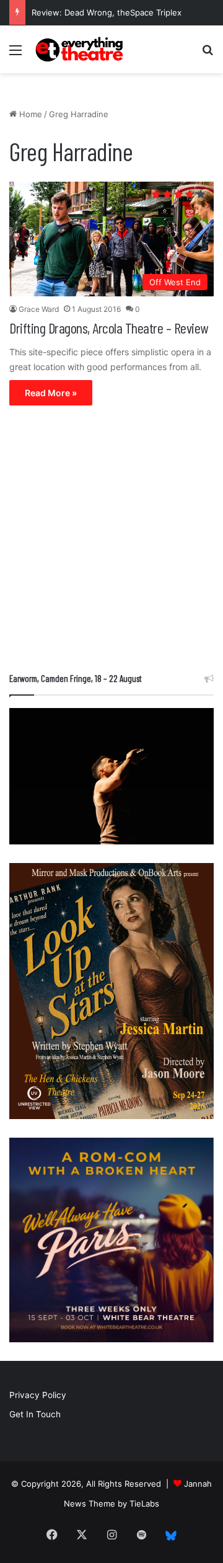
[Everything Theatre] (80, 49)
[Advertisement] (111, 541)
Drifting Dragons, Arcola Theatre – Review (108, 328)
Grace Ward (39, 309)
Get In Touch (35, 1414)
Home (29, 114)
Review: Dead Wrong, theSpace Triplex (106, 12)
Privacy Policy (37, 1395)
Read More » (51, 392)
